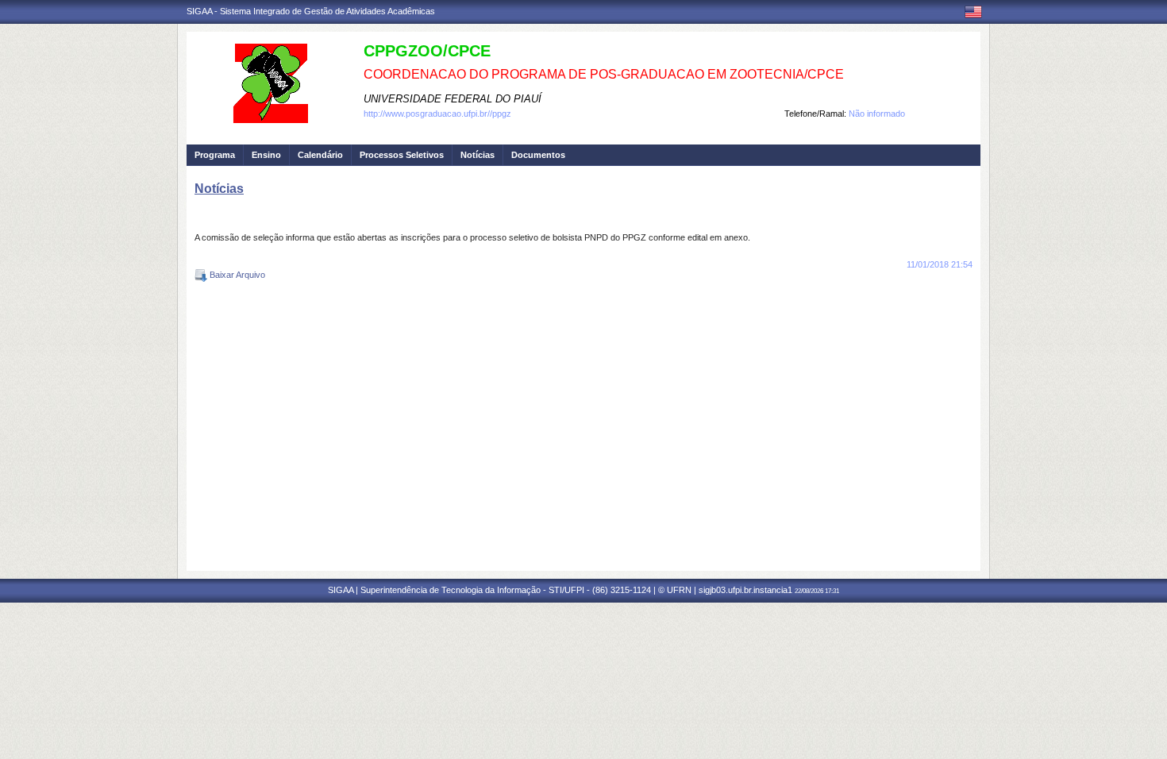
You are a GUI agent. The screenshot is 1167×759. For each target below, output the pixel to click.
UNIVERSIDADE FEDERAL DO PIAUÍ (452, 99)
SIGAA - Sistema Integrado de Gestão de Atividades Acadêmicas (311, 11)
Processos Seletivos (402, 155)
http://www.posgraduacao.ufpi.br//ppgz (437, 113)
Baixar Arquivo (236, 274)
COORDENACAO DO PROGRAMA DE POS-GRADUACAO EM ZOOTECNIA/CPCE (604, 74)
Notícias (477, 155)
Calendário (320, 155)
